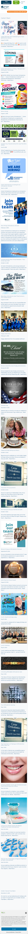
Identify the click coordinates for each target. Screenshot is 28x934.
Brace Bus (16, 2)
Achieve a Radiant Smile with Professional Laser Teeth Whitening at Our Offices (14, 785)
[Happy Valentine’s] (14, 321)
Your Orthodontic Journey (8, 705)
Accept (14, 929)
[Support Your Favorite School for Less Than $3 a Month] (14, 133)
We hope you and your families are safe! (11, 509)
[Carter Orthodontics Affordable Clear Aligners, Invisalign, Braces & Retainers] (5, 7)
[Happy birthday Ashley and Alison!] (14, 432)
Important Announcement (8, 487)
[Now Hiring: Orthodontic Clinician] (14, 210)
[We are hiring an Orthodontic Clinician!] (14, 534)
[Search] (22, 7)
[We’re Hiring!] (14, 96)
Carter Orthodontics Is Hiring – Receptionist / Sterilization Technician (13, 69)
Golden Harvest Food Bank (8, 891)
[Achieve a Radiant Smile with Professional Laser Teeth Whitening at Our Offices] (14, 770)
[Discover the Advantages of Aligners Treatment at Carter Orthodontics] (14, 847)
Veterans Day (4, 405)
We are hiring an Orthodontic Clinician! (11, 549)
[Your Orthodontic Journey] (14, 693)
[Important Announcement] (14, 474)
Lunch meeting (5, 645)
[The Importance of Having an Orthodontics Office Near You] (14, 730)
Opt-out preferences (10, 932)
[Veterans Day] (14, 390)
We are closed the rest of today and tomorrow (13, 366)
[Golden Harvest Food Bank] (14, 880)
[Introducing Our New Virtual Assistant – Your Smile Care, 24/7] (14, 251)
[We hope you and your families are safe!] (14, 503)
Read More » (10, 46)
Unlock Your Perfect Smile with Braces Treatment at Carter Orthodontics (11, 826)
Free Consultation (6, 2)
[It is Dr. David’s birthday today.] (14, 604)
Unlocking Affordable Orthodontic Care (11, 672)
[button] (26, 913)
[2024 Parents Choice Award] (14, 569)
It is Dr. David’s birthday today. (9, 617)
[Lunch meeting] (14, 635)
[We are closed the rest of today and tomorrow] (14, 353)
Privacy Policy (18, 932)
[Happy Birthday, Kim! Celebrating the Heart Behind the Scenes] (14, 28)
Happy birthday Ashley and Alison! (10, 450)
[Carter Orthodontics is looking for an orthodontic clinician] (14, 170)
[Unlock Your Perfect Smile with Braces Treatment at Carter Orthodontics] (14, 811)
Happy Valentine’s (6, 333)
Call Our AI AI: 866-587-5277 (17, 11)
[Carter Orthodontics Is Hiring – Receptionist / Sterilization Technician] (14, 58)
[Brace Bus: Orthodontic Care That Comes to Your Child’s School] (14, 283)
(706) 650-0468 (23, 2)
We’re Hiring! (4, 111)
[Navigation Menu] (25, 7)
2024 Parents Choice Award (8, 580)
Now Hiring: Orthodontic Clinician (10, 225)
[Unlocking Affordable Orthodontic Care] (14, 663)
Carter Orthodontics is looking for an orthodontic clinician (10, 185)
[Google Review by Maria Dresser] (14, 908)
